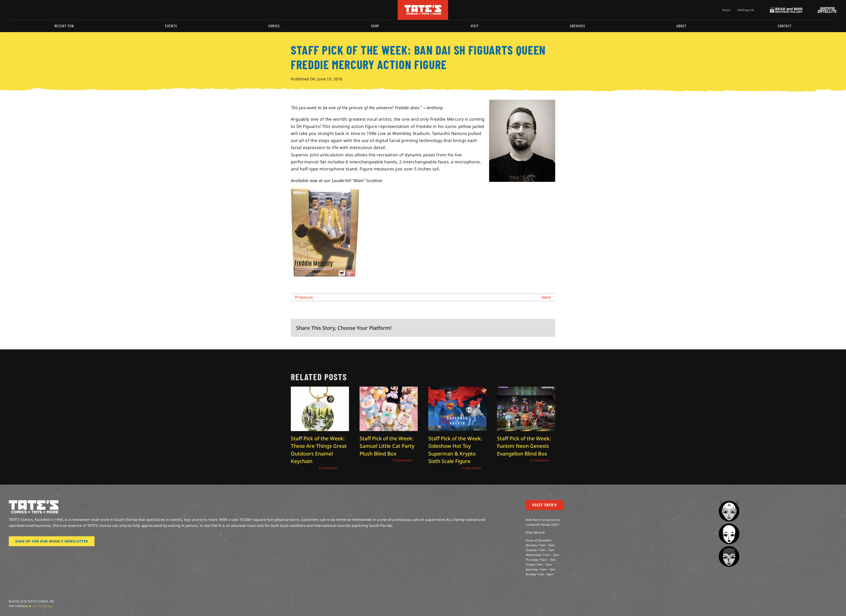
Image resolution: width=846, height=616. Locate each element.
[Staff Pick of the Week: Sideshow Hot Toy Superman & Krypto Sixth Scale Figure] (457, 389)
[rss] (38, 10)
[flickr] (31, 10)
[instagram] (10, 10)
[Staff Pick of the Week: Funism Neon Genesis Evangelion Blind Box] (526, 389)
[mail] (45, 10)
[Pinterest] (539, 328)
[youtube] (24, 10)
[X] (510, 328)
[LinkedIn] (525, 328)
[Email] (546, 328)
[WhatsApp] (532, 328)
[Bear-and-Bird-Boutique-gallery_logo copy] (786, 9)
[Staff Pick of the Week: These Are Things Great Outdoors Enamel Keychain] (320, 389)
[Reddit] (517, 328)
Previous (304, 297)
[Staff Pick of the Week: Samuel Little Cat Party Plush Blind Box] (389, 389)
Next (546, 297)
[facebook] (17, 10)
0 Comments (328, 468)
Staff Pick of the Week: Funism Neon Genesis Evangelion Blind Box (524, 446)
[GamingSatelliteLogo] (826, 9)
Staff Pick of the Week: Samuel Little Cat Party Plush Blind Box (387, 446)
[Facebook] (503, 328)
